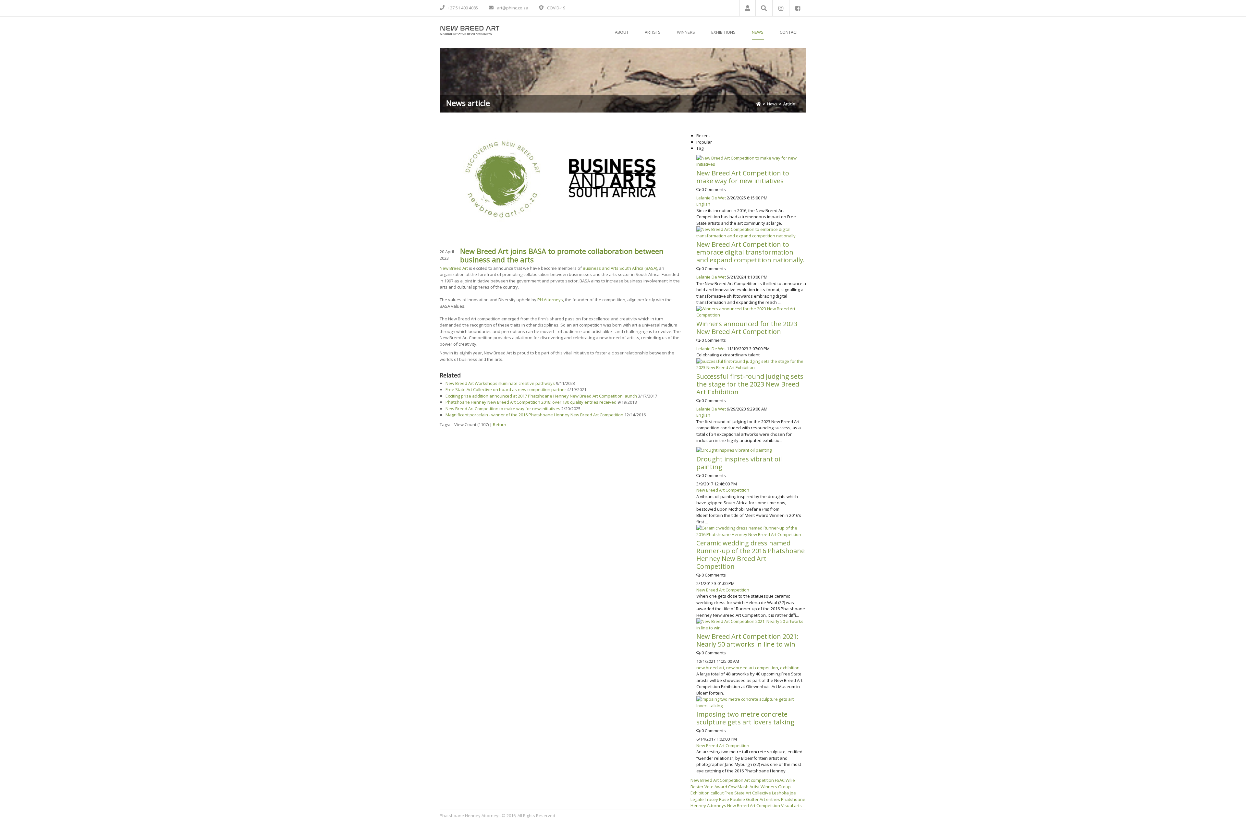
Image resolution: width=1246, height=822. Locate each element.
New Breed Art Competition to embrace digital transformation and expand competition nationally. (750, 252)
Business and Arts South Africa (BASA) (620, 268)
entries (773, 799)
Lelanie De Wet (711, 198)
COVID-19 (556, 8)
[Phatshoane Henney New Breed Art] (470, 29)
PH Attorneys (550, 300)
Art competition (759, 780)
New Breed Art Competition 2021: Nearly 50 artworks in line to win (747, 640)
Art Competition (728, 780)
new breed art (710, 668)
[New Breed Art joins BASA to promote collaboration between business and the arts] (560, 179)
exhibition (790, 668)
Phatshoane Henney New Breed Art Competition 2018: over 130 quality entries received (531, 402)
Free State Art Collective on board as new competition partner (506, 389)
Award (721, 787)
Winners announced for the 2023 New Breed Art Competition (746, 327)
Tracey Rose (717, 799)
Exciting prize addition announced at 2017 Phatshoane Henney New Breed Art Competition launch (541, 396)
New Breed (701, 780)
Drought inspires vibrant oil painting (739, 463)
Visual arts (791, 805)
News (772, 104)
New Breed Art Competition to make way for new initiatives (503, 408)
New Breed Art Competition (722, 490)
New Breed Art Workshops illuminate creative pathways (500, 383)
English (703, 204)
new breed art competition (752, 668)
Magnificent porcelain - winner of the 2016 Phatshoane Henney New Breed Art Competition (534, 415)
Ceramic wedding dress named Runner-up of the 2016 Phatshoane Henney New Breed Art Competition (750, 555)
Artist (755, 787)
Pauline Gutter (744, 799)
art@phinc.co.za (512, 8)
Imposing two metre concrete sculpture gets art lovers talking (745, 718)
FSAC (780, 780)
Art (762, 799)
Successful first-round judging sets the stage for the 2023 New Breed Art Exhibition (749, 384)
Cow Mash (738, 787)
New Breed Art (454, 268)
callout (717, 793)
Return (499, 424)
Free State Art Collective (748, 793)
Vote (709, 787)
